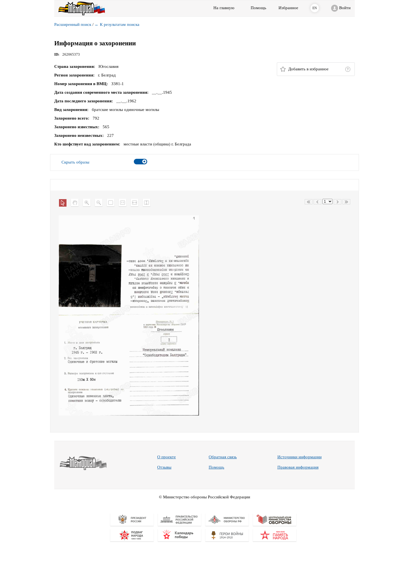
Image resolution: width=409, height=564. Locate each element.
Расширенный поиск (72, 24)
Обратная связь (223, 457)
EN (314, 8)
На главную (223, 8)
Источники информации (299, 457)
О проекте (166, 457)
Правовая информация (298, 467)
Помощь (216, 467)
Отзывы (164, 467)
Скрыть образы (75, 162)
